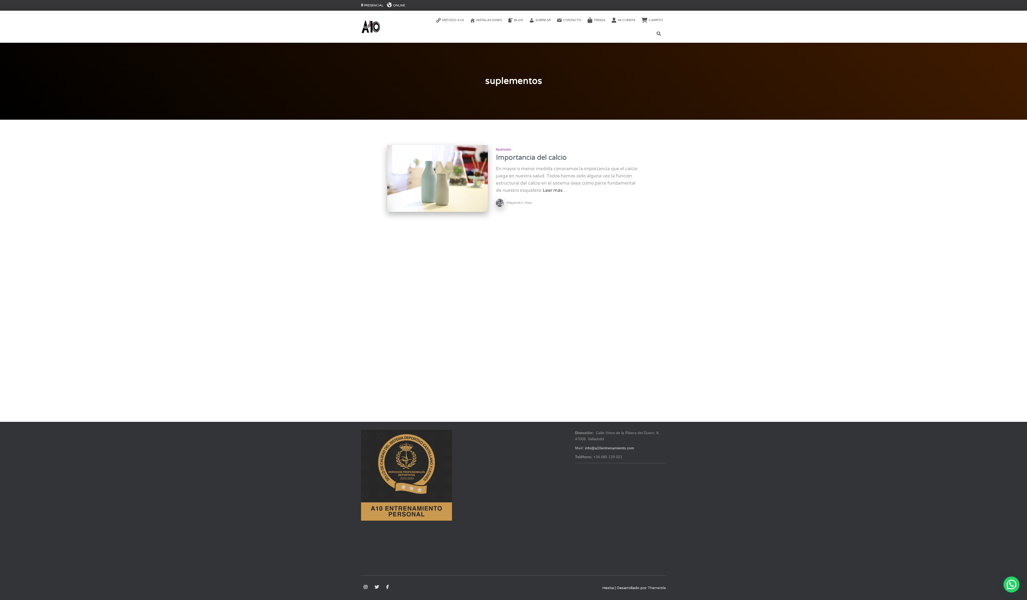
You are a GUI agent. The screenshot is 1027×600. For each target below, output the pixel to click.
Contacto (572, 20)
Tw (377, 587)
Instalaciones (489, 20)
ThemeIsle (657, 588)
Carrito (656, 20)
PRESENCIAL (374, 5)
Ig (366, 587)
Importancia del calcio (531, 157)
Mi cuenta (626, 20)
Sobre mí (543, 20)
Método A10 (453, 20)
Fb (388, 587)
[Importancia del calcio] (437, 178)
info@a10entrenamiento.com (609, 448)
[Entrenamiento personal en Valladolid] (370, 26)
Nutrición (503, 149)
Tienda (600, 20)
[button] (1011, 584)
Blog (518, 20)
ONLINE (399, 5)
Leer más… (555, 190)
